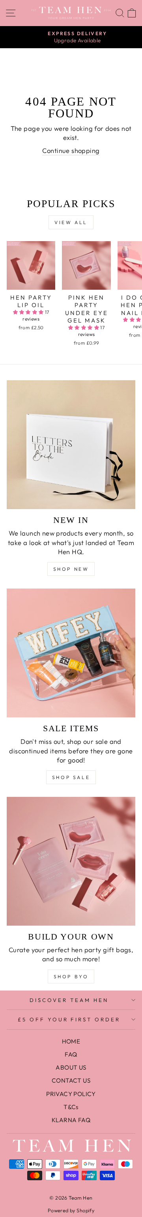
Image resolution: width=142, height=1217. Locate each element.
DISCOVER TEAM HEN (69, 1000)
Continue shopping (70, 150)
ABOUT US (71, 1067)
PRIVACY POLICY (71, 1094)
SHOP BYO (71, 976)
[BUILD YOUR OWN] (71, 861)
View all (71, 222)
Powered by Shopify (71, 1210)
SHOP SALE (71, 777)
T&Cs (71, 1107)
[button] (29, 312)
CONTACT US (71, 1080)
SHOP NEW (71, 569)
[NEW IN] (71, 444)
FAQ (71, 1054)
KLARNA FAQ (71, 1120)
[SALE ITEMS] (71, 653)
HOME (71, 1041)
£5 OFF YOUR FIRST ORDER (69, 1019)
